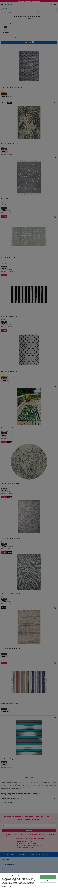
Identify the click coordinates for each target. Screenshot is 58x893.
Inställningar (48, 880)
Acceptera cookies (48, 877)
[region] (29, 883)
